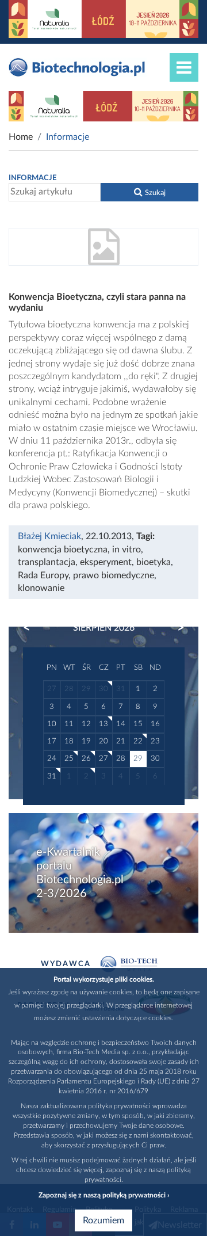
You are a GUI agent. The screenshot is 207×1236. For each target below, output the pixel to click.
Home (21, 137)
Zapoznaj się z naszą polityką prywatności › (104, 1195)
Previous (32, 627)
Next (175, 627)
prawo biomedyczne (113, 575)
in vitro (126, 549)
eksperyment (106, 562)
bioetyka (153, 562)
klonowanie (41, 588)
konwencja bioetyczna (63, 549)
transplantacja (46, 562)
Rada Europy (43, 575)
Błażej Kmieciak (49, 536)
